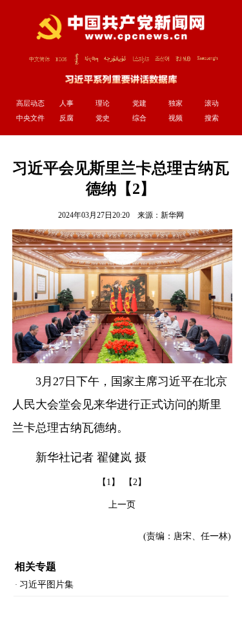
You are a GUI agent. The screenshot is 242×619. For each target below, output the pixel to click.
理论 (103, 103)
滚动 (212, 103)
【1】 (108, 482)
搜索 (212, 118)
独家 (175, 103)
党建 (139, 103)
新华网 (172, 215)
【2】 (135, 482)
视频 (175, 118)
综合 (139, 118)
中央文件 (30, 118)
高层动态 (30, 103)
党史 (103, 118)
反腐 (66, 118)
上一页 (122, 504)
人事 (66, 103)
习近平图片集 (46, 584)
